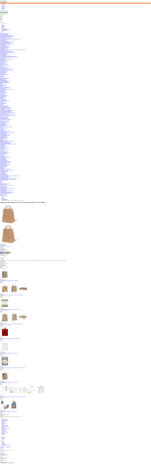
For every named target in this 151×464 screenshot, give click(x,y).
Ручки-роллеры (2, 149)
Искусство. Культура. (3, 67)
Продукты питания (2, 91)
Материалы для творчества (4, 160)
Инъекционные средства (3, 106)
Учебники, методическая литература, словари (6, 70)
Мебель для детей (2, 79)
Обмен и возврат (4, 444)
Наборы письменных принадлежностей (5, 142)
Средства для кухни (3, 44)
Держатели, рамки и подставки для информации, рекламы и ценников (9, 175)
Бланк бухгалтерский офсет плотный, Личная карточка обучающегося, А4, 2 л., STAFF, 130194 (13, 396)
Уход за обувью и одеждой (3, 47)
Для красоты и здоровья (3, 128)
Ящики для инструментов (3, 195)
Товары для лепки (2, 123)
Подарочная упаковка (3, 99)
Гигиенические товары (3, 72)
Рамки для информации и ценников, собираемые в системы (8, 179)
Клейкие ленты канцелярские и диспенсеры (6, 59)
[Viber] (7, 253)
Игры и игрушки (2, 151)
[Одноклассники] (3, 253)
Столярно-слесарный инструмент (4, 193)
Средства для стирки (3, 45)
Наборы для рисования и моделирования (5, 162)
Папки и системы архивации (4, 64)
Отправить (2, 460)
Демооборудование (4, 30)
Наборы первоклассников (3, 118)
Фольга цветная (2, 167)
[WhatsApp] (9, 253)
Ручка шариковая (2, 144)
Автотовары (3, 430)
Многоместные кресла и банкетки (4, 82)
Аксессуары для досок (3, 173)
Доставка (3, 5)
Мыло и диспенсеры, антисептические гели (6, 42)
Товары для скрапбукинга (3, 166)
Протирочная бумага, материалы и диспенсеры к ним (7, 52)
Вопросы (3, 8)
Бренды (3, 433)
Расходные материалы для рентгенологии (6, 110)
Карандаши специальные (3, 187)
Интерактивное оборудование (4, 177)
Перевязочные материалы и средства (5, 108)
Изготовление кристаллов (3, 157)
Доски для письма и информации (4, 176)
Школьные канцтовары (3, 125)
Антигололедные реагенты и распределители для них (7, 41)
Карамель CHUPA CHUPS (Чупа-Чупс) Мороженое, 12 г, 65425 (8, 411)
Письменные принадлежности (6, 29)
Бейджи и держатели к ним (4, 174)
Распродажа (3, 434)
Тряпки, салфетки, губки (3, 53)
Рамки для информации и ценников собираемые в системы (8, 178)
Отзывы (3, 438)
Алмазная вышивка (3, 154)
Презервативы (2, 109)
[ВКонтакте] (1, 253)
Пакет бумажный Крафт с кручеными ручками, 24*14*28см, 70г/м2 (9, 382)
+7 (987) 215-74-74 (2, 10)
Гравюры (1, 155)
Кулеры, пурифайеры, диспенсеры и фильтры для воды (7, 132)
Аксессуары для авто (3, 172)
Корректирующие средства (4, 61)
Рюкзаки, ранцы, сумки (3, 122)
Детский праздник (2, 96)
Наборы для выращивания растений (5, 161)
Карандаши (1, 139)
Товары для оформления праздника (5, 100)
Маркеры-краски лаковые (3, 141)
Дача (1, 181)
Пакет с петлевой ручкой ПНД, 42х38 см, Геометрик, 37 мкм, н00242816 (10, 338)
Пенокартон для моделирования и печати (5, 38)
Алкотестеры (2, 104)
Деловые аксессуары (3, 88)
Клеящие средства (2, 60)
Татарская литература (3, 69)
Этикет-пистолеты (2, 94)
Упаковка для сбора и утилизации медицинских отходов (7, 115)
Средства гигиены (2, 113)
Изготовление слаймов (3, 158)
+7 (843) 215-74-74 (7, 447)
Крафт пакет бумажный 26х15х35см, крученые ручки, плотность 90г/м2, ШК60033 (11, 294)
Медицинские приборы (3, 133)
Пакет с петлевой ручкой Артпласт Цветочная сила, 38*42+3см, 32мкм (9, 309)
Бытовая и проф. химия (5, 419)
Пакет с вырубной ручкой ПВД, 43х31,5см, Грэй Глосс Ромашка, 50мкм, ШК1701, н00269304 (12, 367)
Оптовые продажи (3, 3)
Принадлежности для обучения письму (5, 143)
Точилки (1, 65)
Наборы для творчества (3, 163)
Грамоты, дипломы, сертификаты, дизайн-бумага (6, 36)
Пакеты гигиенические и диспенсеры (5, 57)
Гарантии (3, 441)
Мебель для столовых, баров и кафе (5, 81)
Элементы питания (2, 137)
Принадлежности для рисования (4, 121)
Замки (1, 185)
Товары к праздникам (3, 101)
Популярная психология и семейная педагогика (6, 68)
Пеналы (1, 120)
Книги (3, 422)
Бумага (3, 418)
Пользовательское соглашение (6, 445)
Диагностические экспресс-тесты (4, 105)
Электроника (3, 28)
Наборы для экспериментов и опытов (5, 164)
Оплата (3, 6)
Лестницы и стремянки (3, 189)
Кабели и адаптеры (2, 129)
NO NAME (3, 245)
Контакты (3, 437)
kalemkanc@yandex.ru (3, 453)
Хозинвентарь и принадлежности (4, 183)
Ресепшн (1, 83)
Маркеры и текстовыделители (4, 140)
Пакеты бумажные (4, 199)
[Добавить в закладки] (0, 283)
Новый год (1, 98)
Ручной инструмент (3, 191)
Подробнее (1, 246)
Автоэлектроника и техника (4, 171)
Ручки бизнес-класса (3, 145)
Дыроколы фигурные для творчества (5, 156)
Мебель (3, 26)
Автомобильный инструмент (4, 170)
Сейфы (1, 84)
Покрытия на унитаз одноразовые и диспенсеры (6, 51)
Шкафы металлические (3, 85)
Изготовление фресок (3, 159)
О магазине (3, 4)
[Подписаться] (8, 415)
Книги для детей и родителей (4, 152)
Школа (3, 27)
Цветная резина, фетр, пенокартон (5, 168)
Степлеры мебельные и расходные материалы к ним (7, 192)
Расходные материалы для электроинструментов (6, 190)
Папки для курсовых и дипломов (4, 119)
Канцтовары (3, 25)
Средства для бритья (3, 73)
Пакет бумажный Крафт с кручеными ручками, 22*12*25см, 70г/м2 (9, 280)
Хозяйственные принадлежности (4, 54)
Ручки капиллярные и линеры (4, 146)
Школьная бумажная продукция (4, 124)
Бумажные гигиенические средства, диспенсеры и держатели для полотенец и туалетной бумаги (13, 49)
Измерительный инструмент (4, 186)
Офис (2, 197)
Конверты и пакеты (3, 37)
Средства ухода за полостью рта (4, 74)
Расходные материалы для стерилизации (5, 111)
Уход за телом (2, 76)
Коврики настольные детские (4, 117)
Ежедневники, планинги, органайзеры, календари (7, 89)
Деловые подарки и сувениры (4, 95)
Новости (3, 7)
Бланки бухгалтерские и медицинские (5, 33)
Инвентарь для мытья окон (4, 50)
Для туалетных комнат (5, 420)
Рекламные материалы (3, 92)
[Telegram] (5, 253)
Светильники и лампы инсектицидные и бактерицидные (8, 112)
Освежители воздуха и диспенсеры (5, 43)
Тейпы (1, 75)
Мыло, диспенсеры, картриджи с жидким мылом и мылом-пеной (9, 56)
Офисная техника (2, 90)
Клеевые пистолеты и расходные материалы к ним (7, 188)
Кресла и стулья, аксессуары (4, 78)
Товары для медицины (5, 426)
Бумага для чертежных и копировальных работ (6, 35)
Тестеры (1, 194)
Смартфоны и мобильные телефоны (5, 134)
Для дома (1, 127)
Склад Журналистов (4, 425)
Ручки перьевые (2, 147)
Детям (3, 429)
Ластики (1, 62)
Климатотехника (2, 130)
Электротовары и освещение (4, 136)
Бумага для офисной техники (4, 34)
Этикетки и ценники (3, 39)
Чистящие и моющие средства (4, 48)
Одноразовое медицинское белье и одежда (6, 107)
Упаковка (1, 93)
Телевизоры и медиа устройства (4, 135)
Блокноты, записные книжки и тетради (5, 87)
